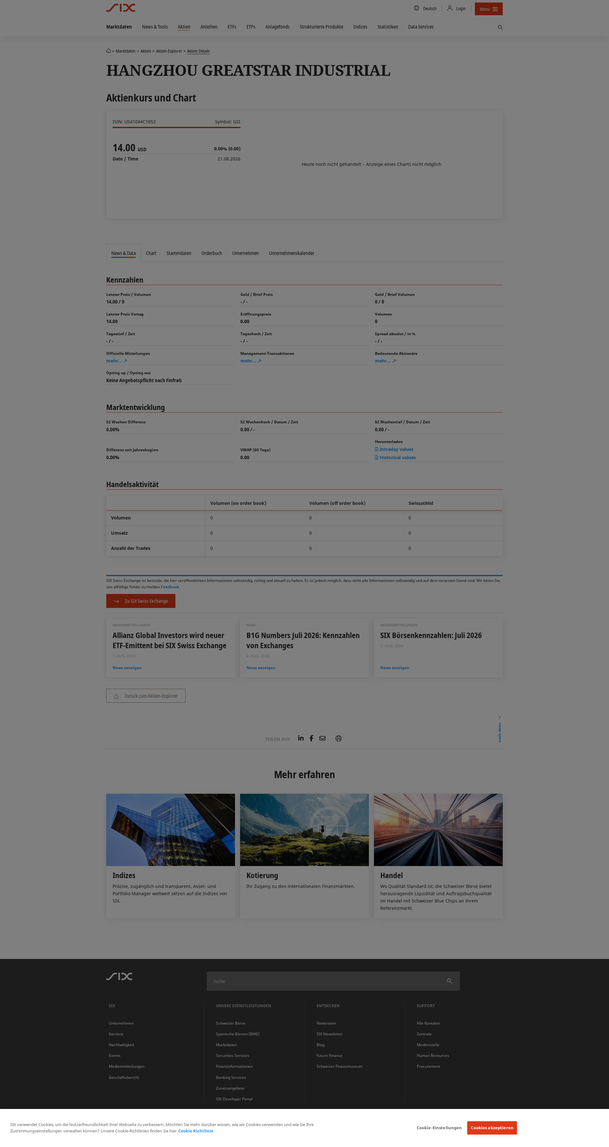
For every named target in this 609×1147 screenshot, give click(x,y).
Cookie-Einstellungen (439, 1128)
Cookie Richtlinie (195, 1131)
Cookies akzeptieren (492, 1128)
